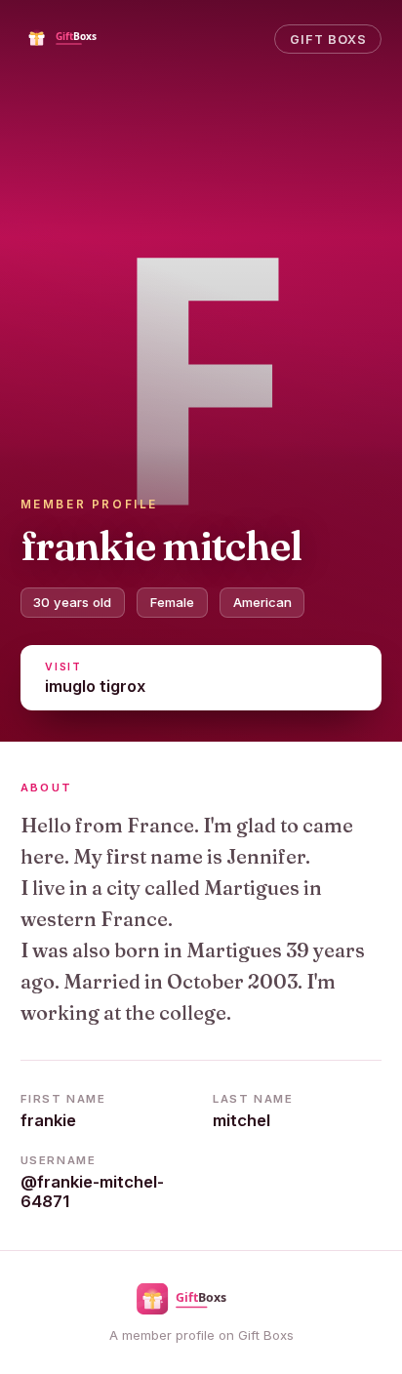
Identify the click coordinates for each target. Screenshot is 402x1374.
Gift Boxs (328, 39)
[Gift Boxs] (77, 39)
